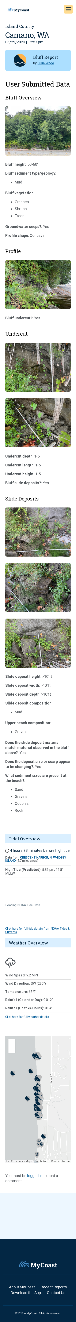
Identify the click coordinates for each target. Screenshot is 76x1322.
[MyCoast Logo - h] (18, 10)
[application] (38, 1099)
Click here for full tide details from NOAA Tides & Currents (37, 930)
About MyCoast (22, 1287)
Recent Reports (54, 1287)
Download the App (26, 1292)
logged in (34, 1175)
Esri (68, 1161)
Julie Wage (46, 63)
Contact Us (56, 1292)
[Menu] (68, 9)
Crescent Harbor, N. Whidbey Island (35, 859)
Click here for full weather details (27, 1017)
